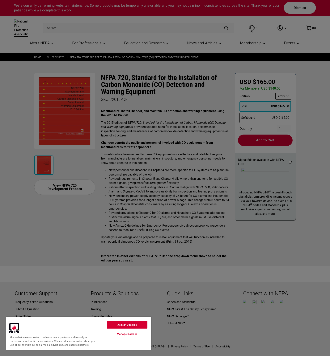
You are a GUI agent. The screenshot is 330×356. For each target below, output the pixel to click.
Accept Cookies (127, 324)
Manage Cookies (127, 334)
